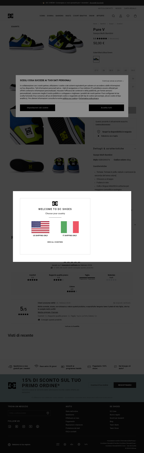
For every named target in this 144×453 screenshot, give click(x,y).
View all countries (55, 242)
